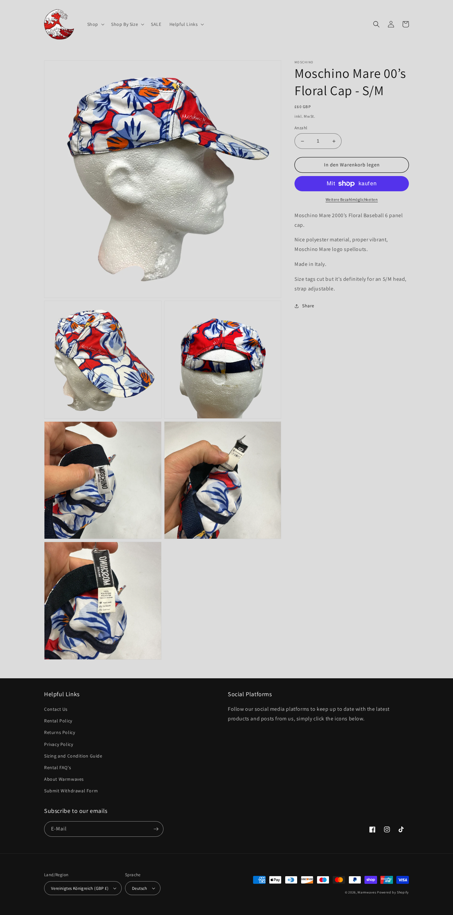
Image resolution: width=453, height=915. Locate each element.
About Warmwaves (64, 779)
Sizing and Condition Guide (73, 756)
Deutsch (139, 888)
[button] (95, 24)
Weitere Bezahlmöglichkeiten (352, 199)
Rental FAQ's (57, 767)
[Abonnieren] (156, 829)
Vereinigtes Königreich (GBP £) (79, 888)
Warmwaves (366, 892)
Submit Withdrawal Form (71, 791)
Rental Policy (58, 721)
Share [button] (308, 306)
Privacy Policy (58, 744)
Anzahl (300, 128)
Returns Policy (59, 732)
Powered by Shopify (393, 892)
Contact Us (56, 709)
